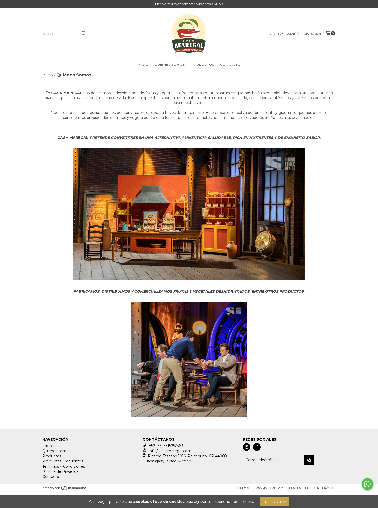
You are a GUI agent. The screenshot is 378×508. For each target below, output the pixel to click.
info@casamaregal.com (170, 451)
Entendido (274, 502)
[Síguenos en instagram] (246, 447)
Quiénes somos (56, 451)
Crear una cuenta (283, 33)
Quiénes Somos (170, 64)
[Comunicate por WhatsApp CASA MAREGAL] (367, 484)
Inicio (143, 64)
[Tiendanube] (64, 490)
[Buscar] (83, 33)
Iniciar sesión (311, 33)
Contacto (230, 64)
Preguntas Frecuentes (62, 461)
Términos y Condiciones (63, 466)
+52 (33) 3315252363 (166, 445)
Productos (202, 64)
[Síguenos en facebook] (257, 447)
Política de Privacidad (61, 471)
